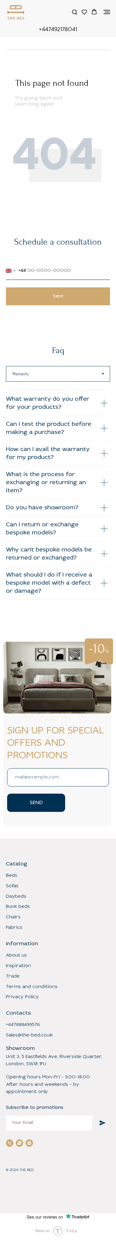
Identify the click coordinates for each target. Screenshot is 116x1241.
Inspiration (18, 965)
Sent (58, 296)
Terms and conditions (31, 986)
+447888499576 (23, 1024)
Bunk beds (18, 906)
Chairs (13, 917)
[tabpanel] (58, 509)
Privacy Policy (22, 997)
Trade (13, 976)
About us (16, 955)
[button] (74, 12)
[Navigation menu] (107, 12)
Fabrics (14, 927)
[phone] (9, 1143)
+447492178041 (58, 30)
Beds (11, 875)
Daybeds (16, 896)
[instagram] (29, 1143)
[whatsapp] (19, 1143)
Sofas (12, 886)
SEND (36, 802)
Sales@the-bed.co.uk (29, 1035)
